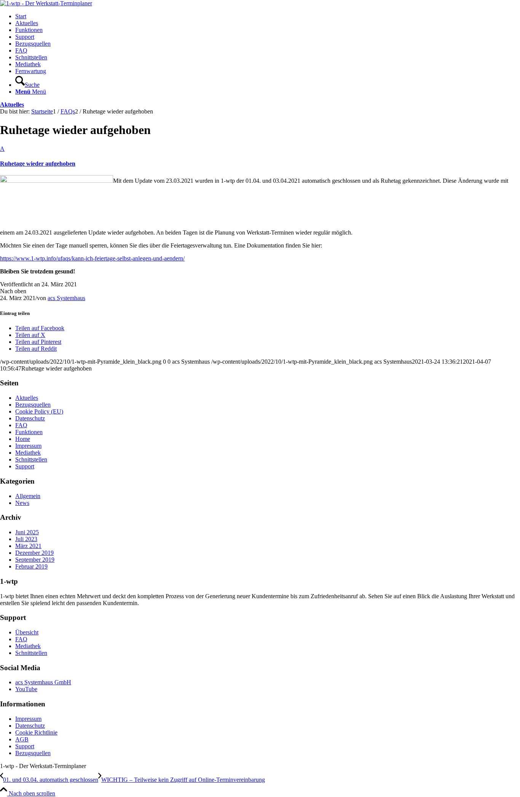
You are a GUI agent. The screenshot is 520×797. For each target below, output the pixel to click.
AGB (22, 739)
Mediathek (28, 452)
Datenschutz (30, 418)
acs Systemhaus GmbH (43, 682)
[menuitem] (267, 16)
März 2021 (28, 546)
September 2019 (34, 559)
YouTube (26, 689)
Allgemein (27, 496)
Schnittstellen (31, 459)
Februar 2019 (31, 566)
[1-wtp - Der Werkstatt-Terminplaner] (46, 3)
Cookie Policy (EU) (39, 411)
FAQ (21, 425)
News (22, 503)
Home (22, 439)
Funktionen (29, 432)
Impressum (28, 445)
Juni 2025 (27, 532)
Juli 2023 (26, 539)
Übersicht (26, 632)
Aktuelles (12, 104)
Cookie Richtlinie (36, 732)
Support (24, 466)
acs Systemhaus (66, 298)
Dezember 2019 (34, 552)
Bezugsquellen (33, 404)
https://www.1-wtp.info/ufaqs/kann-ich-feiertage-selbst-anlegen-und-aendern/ (92, 258)
